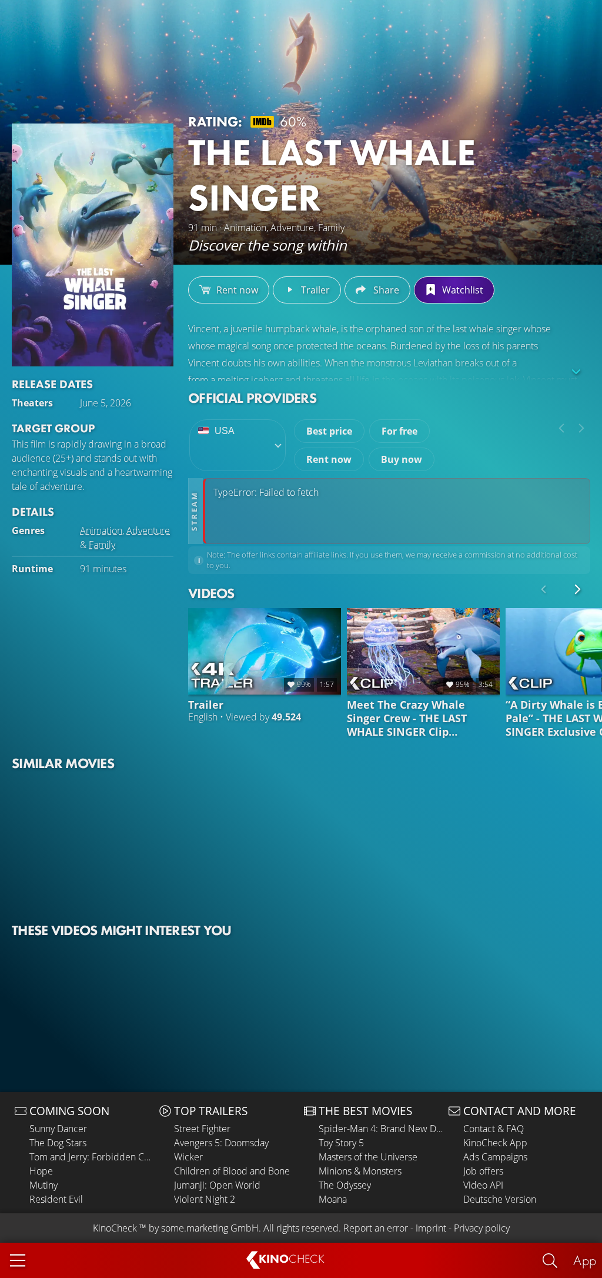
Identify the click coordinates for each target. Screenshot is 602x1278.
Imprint (431, 1228)
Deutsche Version (499, 1199)
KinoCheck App (495, 1143)
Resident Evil (56, 1199)
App (584, 1260)
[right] (581, 428)
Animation (101, 530)
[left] (561, 428)
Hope (41, 1171)
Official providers (252, 398)
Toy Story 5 (341, 1143)
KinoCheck (115, 1228)
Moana (333, 1199)
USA (225, 431)
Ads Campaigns (495, 1157)
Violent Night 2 (204, 1199)
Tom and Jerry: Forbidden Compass (91, 1157)
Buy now (401, 459)
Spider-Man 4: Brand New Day (381, 1128)
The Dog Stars (57, 1143)
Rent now (329, 459)
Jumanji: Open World (217, 1185)
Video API (483, 1185)
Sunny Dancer (58, 1128)
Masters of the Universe (368, 1157)
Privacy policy (482, 1228)
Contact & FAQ (493, 1128)
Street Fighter (202, 1128)
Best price (329, 431)
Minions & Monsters (360, 1171)
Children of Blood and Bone (232, 1171)
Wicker (188, 1157)
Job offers (483, 1171)
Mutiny (43, 1185)
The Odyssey (345, 1185)
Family (102, 544)
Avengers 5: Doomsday (221, 1143)
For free (399, 431)
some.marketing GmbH (210, 1228)
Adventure (148, 530)
